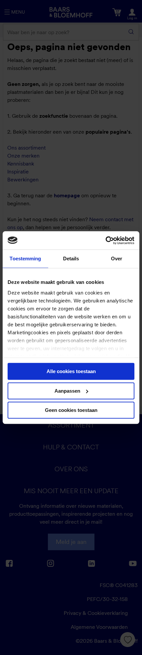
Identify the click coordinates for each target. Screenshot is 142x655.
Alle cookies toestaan (71, 371)
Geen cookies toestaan (71, 410)
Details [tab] (71, 258)
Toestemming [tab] (25, 258)
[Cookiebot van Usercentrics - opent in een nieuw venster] (105, 240)
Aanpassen (67, 391)
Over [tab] (116, 258)
